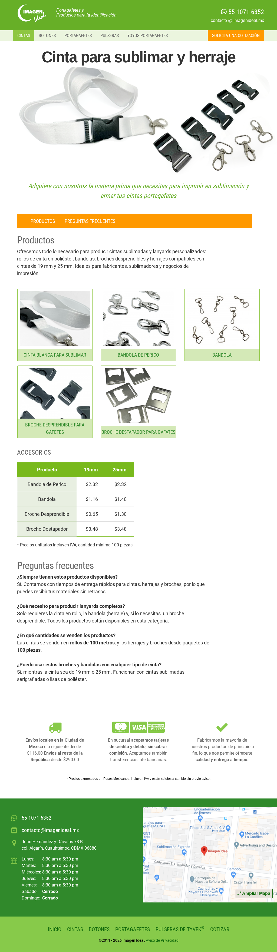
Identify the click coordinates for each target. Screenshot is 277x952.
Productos (43, 221)
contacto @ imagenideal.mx (237, 20)
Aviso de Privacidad (162, 940)
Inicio (54, 929)
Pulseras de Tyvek (180, 929)
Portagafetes (78, 35)
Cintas (23, 35)
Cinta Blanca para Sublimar (55, 355)
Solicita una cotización (236, 35)
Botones (47, 35)
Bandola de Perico (138, 355)
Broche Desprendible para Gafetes (54, 428)
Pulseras (109, 35)
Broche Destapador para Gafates (138, 432)
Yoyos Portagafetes (147, 35)
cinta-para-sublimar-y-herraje (32, 13)
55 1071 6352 (245, 12)
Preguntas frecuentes (90, 221)
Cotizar (219, 929)
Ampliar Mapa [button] (255, 893)
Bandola (222, 355)
